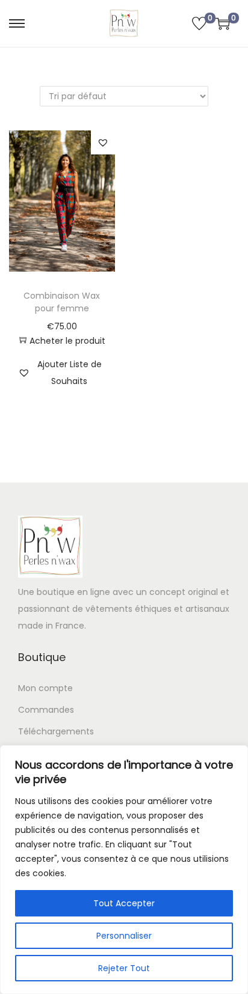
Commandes (46, 710)
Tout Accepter (124, 903)
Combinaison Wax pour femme (61, 302)
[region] (124, 869)
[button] (103, 142)
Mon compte (45, 688)
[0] (199, 23)
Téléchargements (56, 731)
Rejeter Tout (124, 968)
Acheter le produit (67, 341)
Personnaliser (124, 936)
